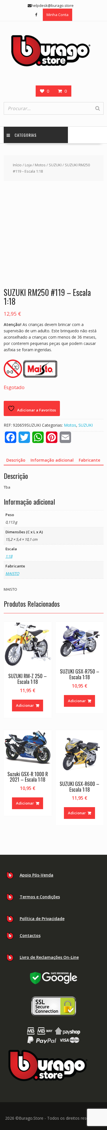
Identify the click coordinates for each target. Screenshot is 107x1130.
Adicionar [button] (25, 705)
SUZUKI (55, 164)
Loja (28, 164)
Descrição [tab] (15, 460)
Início (17, 164)
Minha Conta (57, 14)
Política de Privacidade (42, 918)
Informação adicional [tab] (52, 460)
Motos (40, 164)
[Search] (97, 108)
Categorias (26, 135)
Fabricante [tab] (89, 460)
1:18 (8, 556)
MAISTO (12, 573)
